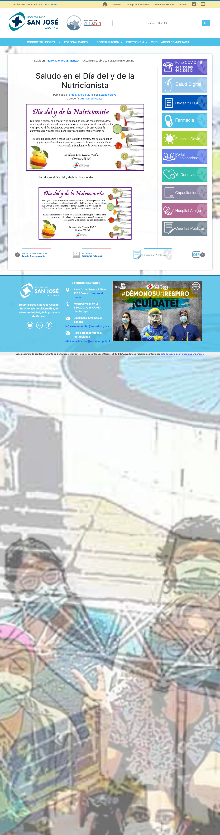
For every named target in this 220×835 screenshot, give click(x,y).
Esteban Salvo (107, 94)
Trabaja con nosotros (138, 4)
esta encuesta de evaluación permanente (182, 354)
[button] (17, 254)
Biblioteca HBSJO (164, 4)
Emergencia (135, 42)
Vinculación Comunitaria (170, 42)
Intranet (183, 4)
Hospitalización (107, 42)
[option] (50, 254)
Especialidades (76, 42)
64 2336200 (51, 4)
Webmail (116, 4)
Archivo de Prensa (91, 98)
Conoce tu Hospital (42, 42)
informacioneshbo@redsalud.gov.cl (87, 326)
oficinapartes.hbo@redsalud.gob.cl (87, 341)
